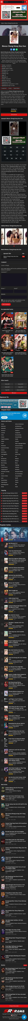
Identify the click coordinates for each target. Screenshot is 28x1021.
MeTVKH (8, 80)
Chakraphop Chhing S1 (14, 716)
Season (20, 384)
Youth (16, 486)
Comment (4, 272)
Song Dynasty (18, 475)
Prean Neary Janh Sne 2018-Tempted (14, 839)
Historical (3, 445)
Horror (16, 450)
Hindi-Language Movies (20, 443)
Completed (3, 88)
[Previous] (12, 158)
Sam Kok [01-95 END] (14, 536)
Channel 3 (9, 66)
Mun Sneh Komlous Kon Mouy (16, 650)
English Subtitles (5, 439)
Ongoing (17, 465)
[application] (14, 129)
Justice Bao (17, 454)
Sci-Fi (2, 473)
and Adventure (18, 426)
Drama (10, 88)
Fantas (2, 441)
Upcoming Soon (4, 484)
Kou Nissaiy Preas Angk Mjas (16, 667)
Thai (7, 73)
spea (2, 478)
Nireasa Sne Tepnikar (14, 583)
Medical (17, 458)
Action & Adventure (19, 424)
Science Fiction (4, 475)
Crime (2, 434)
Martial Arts (3, 458)
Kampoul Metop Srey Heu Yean (16, 731)
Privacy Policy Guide (14, 1006)
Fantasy (17, 441)
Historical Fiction (5, 447)
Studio (7, 387)
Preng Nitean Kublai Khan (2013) (13, 893)
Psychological (4, 469)
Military (17, 460)
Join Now (4, 417)
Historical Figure (19, 447)
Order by (20, 390)
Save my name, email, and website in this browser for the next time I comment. (13, 300)
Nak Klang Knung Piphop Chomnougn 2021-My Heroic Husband (16, 684)
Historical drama (19, 445)
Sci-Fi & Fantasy (18, 473)
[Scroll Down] (21, 158)
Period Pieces (4, 467)
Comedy (3, 432)
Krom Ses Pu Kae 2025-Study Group (14, 796)
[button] (14, 128)
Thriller (16, 482)
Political (17, 467)
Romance (17, 469)
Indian (16, 452)
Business (3, 430)
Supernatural (4, 482)
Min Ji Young (4, 462)
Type (7, 390)
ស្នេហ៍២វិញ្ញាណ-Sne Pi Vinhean (16, 699)
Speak (16, 478)
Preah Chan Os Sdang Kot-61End (17, 738)
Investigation (4, 454)
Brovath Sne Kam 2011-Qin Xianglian (14, 831)
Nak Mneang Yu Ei (13, 543)
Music (16, 462)
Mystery (3, 465)
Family (16, 439)
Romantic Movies (19, 471)
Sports (16, 480)
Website (3, 294)
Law (2, 456)
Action (2, 424)
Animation (3, 428)
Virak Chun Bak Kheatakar (15, 551)
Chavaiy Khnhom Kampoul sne (16, 691)
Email (16, 288)
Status (20, 387)
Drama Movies (18, 437)
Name (3, 288)
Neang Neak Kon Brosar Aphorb (17, 723)
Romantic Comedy (5, 471)
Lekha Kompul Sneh (14, 598)
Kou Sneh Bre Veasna (14, 615)
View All (25, 965)
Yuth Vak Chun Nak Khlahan (15, 575)
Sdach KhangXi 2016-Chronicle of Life (15, 885)
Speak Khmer (17, 88)
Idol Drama (3, 452)
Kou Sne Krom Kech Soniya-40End (17, 777)
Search (14, 392)
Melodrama (3, 460)
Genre (7, 384)
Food (2, 443)
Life (16, 456)
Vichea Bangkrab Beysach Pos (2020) (14, 986)
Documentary (18, 434)
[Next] (16, 158)
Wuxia (2, 486)
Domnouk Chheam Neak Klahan (16, 567)
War (16, 484)
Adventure (3, 426)
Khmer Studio (9, 68)
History (3, 450)
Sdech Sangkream (13, 590)
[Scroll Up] (7, 158)
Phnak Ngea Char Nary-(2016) (12, 929)
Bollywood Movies (19, 428)
